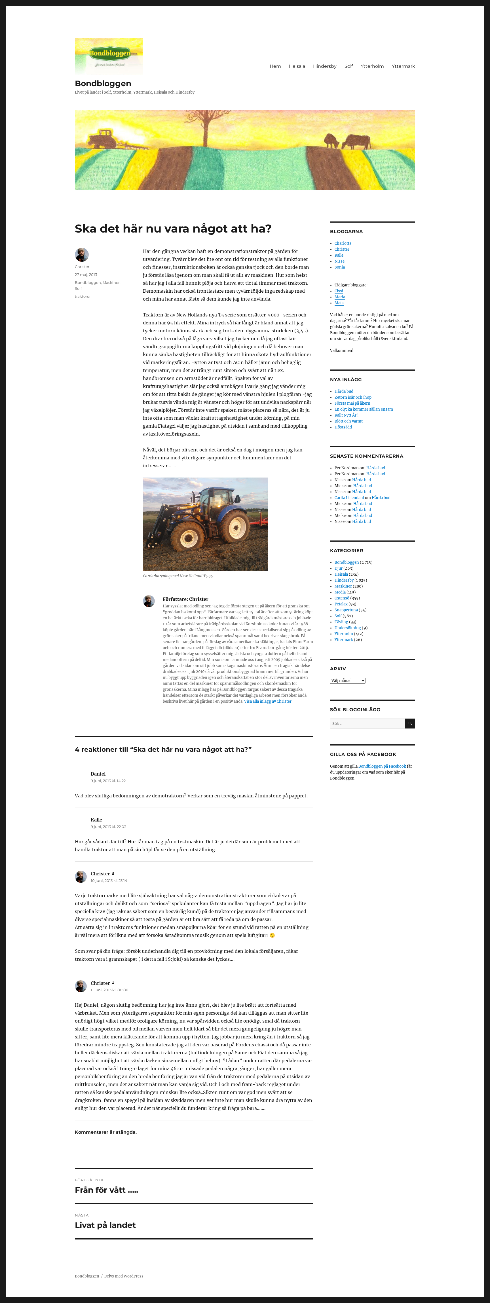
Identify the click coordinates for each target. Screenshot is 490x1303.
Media (340, 592)
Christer (82, 266)
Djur (339, 568)
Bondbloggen (103, 83)
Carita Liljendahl (349, 497)
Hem (275, 66)
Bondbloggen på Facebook (382, 766)
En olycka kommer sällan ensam (364, 409)
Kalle (339, 255)
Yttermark (403, 66)
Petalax (341, 604)
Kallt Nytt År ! (347, 415)
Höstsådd (343, 427)
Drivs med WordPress (123, 1276)
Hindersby (325, 66)
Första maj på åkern (352, 403)
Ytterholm (372, 66)
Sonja (340, 267)
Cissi (339, 291)
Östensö (342, 598)
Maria (340, 297)
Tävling (341, 622)
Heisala (297, 66)
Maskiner (111, 282)
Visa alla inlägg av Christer (268, 701)
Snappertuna (346, 610)
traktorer (83, 296)
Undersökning (348, 628)
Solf (349, 66)
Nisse (340, 261)
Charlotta (343, 243)
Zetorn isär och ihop (353, 397)
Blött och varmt (349, 421)
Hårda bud (344, 391)
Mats (339, 303)
